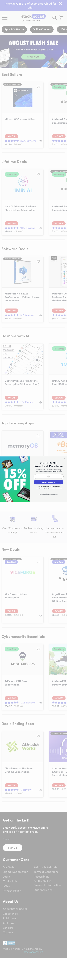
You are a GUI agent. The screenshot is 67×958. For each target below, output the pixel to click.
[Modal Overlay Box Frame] (33, 479)
